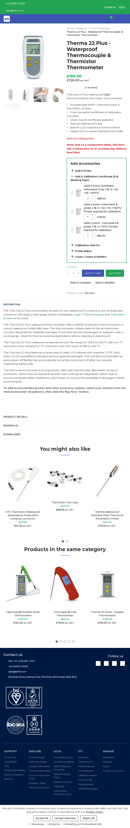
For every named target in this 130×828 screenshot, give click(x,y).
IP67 (107, 94)
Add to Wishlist (105, 282)
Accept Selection (65, 818)
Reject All (88, 818)
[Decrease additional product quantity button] (94, 199)
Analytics (54, 824)
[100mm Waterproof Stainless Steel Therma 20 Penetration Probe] (107, 484)
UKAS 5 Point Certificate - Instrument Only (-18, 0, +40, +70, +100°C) (101, 189)
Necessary (37, 824)
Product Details (15, 416)
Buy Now (115, 273)
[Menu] (125, 18)
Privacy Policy (94, 811)
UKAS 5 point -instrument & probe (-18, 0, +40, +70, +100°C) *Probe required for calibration (103, 208)
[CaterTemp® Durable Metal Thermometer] (22, 584)
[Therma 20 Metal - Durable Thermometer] (107, 584)
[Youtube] (114, 663)
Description (11, 304)
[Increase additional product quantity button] (94, 197)
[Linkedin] (98, 663)
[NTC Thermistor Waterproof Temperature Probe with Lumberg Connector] (22, 484)
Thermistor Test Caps (65, 502)
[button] (14, 3)
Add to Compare (80, 282)
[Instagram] (122, 663)
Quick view (33, 478)
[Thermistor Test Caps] (65, 479)
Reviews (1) (10, 425)
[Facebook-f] (106, 663)
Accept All (42, 818)
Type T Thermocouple (89, 314)
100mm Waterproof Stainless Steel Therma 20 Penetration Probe (107, 515)
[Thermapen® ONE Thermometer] (65, 584)
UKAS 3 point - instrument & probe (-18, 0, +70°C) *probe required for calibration (101, 226)
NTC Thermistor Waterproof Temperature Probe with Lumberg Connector (22, 515)
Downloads (11, 434)
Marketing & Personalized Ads (83, 824)
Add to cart (93, 273)
